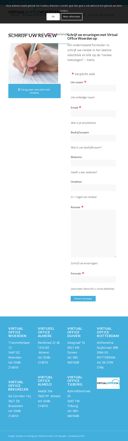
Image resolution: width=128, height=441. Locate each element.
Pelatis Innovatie (46, 436)
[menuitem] (19, 34)
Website (76, 157)
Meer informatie (71, 16)
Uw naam (77, 82)
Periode (76, 273)
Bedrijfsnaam (80, 132)
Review (75, 207)
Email (74, 107)
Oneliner (76, 182)
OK (53, 16)
